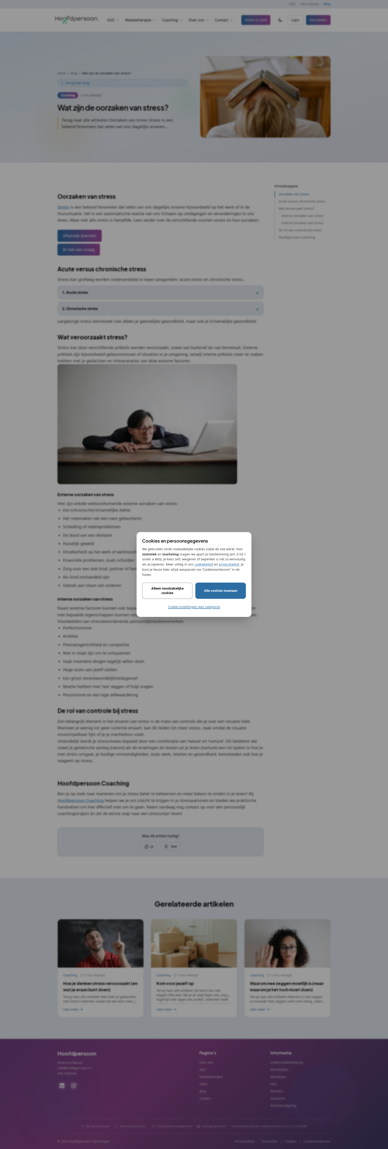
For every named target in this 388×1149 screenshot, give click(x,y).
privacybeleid (229, 564)
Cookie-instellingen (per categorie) (194, 607)
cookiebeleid (203, 564)
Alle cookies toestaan (220, 590)
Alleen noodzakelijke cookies (167, 590)
